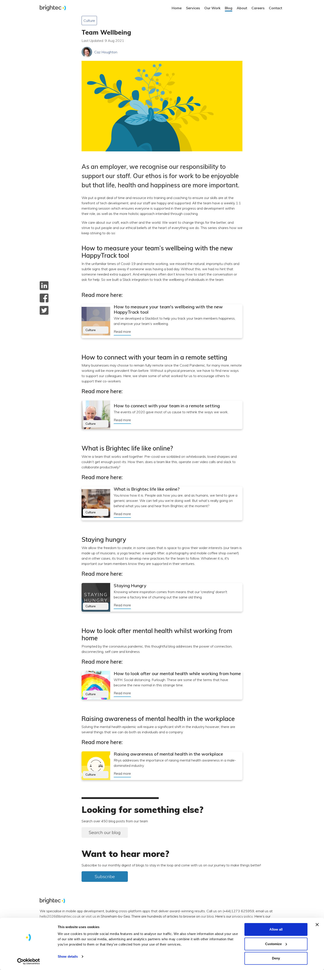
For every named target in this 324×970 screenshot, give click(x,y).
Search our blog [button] (105, 832)
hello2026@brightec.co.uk (60, 916)
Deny (276, 958)
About (242, 8)
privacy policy (242, 916)
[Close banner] (317, 924)
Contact (275, 8)
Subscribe (105, 876)
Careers (257, 8)
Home (177, 8)
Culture (89, 20)
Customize (273, 944)
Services (193, 8)
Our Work (212, 8)
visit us (91, 916)
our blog (207, 916)
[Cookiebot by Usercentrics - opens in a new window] (28, 961)
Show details (68, 956)
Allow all (276, 929)
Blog (228, 8)
